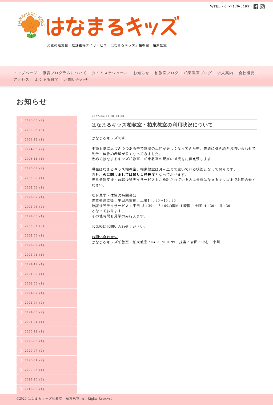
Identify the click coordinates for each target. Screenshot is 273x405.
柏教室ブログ (167, 73)
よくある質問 (47, 80)
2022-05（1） (35, 216)
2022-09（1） (35, 177)
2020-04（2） (35, 360)
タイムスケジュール (110, 73)
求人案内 (225, 73)
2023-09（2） (35, 168)
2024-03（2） (35, 149)
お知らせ (141, 73)
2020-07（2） (35, 350)
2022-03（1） (35, 235)
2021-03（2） (35, 312)
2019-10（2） (35, 379)
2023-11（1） (35, 158)
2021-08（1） (35, 283)
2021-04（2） (35, 302)
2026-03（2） (35, 120)
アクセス (21, 80)
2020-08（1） (35, 341)
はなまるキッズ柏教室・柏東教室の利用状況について (152, 124)
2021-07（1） (35, 293)
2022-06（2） (35, 206)
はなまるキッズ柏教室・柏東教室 (54, 398)
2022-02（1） (35, 245)
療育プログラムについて (65, 73)
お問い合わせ (76, 80)
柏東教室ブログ (198, 73)
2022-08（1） (35, 187)
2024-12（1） (35, 139)
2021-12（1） (35, 264)
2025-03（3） (35, 129)
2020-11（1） (35, 331)
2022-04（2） (35, 225)
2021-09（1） (35, 273)
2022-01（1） (35, 254)
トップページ (25, 73)
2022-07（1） (35, 197)
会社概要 (247, 73)
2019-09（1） (35, 389)
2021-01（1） (35, 321)
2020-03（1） (35, 369)
